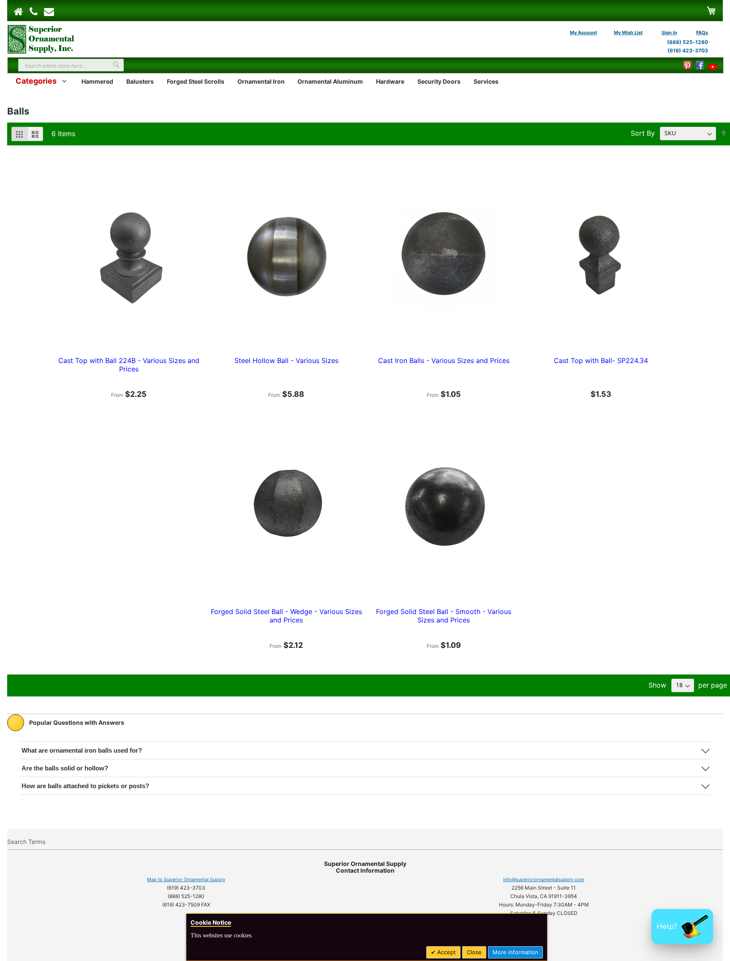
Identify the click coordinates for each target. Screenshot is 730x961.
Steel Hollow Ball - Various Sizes (286, 360)
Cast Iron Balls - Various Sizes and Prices (443, 360)
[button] (682, 926)
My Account (583, 32)
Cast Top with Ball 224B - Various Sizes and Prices (128, 364)
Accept (446, 952)
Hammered (97, 81)
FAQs (702, 32)
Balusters (140, 81)
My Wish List (628, 32)
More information (515, 952)
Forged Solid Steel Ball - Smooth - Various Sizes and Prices (443, 615)
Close (474, 952)
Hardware (390, 81)
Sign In (669, 32)
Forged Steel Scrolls (195, 81)
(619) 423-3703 (687, 50)
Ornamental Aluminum (330, 81)
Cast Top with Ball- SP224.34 (601, 360)
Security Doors (438, 81)
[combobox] (71, 65)
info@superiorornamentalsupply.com (543, 879)
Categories (36, 80)
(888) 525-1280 (687, 42)
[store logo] (41, 38)
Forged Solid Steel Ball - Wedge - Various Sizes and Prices (286, 615)
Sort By (643, 132)
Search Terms (26, 841)
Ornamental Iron (261, 81)
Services (486, 81)
